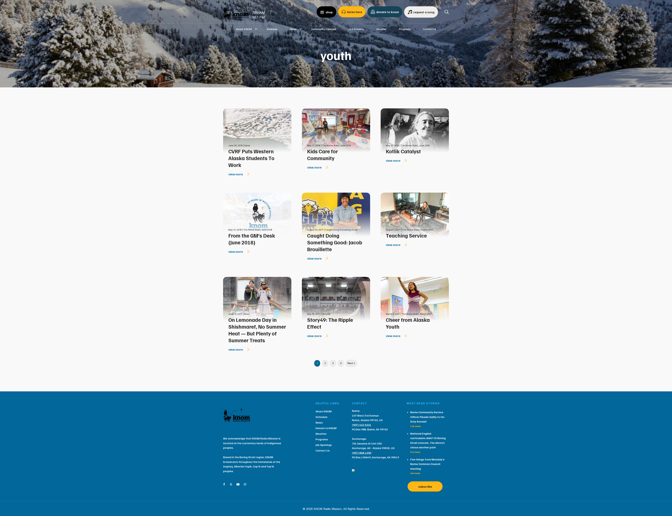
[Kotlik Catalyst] (415, 129)
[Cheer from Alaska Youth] (415, 298)
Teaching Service (406, 235)
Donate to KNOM (326, 428)
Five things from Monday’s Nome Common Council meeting (427, 464)
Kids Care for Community (322, 154)
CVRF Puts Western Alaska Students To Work (251, 158)
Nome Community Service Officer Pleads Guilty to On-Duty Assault (427, 416)
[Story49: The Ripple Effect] (336, 298)
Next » (351, 363)
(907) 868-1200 (361, 452)
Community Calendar (323, 29)
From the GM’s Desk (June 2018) (251, 239)
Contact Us (429, 29)
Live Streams (356, 29)
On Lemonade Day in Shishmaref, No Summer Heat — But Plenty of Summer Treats (257, 329)
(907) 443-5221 (361, 425)
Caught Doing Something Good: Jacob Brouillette (334, 242)
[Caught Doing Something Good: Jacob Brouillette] (336, 214)
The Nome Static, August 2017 (417, 229)
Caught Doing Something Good (341, 229)
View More (236, 174)
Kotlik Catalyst (403, 151)
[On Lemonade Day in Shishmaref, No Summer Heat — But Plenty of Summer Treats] (257, 298)
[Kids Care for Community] (336, 129)
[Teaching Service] (415, 214)
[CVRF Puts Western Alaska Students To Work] (257, 129)
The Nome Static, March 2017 (417, 314)
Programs (405, 29)
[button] (256, 29)
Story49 (326, 314)
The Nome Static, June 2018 (336, 145)
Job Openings (324, 445)
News (293, 29)
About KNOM (244, 29)
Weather (381, 29)
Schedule (272, 29)
